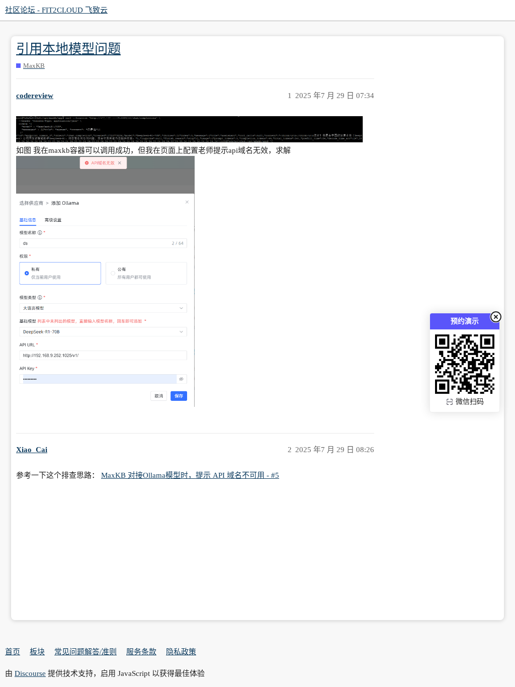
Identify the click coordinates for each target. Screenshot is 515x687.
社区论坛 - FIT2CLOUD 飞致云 (56, 10)
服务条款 (141, 652)
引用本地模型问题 (68, 49)
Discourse (30, 673)
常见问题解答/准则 (85, 652)
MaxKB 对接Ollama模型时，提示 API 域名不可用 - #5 (190, 475)
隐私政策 (181, 652)
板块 (37, 652)
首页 (12, 652)
